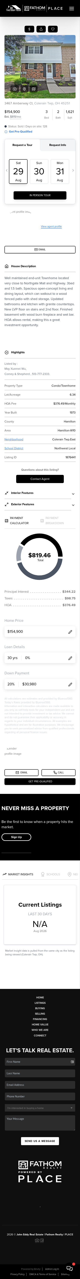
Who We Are (40, 1030)
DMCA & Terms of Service (42, 1274)
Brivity (37, 1269)
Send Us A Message (40, 1141)
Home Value (40, 1024)
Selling (40, 1013)
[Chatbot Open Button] (70, 1269)
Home (40, 997)
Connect (40, 1035)
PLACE (69, 1234)
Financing (40, 1019)
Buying (40, 1008)
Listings (40, 1003)
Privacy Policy (17, 1274)
